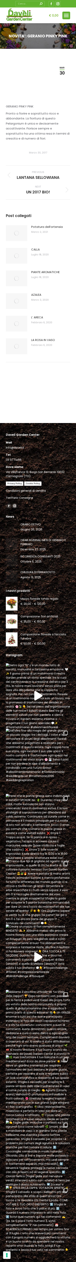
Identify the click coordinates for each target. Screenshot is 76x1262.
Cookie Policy (33, 483)
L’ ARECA (37, 317)
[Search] (41, 3)
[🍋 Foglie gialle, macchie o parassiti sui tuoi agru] (38, 1153)
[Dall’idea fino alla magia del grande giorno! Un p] (38, 761)
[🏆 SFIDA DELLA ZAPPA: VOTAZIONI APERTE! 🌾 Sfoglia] (38, 1218)
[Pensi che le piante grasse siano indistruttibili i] (38, 826)
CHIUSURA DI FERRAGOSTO (37, 572)
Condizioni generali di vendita (26, 491)
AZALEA (36, 295)
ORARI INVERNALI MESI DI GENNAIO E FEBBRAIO (43, 542)
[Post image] (16, 233)
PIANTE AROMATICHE (45, 272)
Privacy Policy (14, 483)
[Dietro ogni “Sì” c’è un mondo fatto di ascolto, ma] (38, 695)
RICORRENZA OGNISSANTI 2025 (40, 556)
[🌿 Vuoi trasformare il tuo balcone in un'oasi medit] (38, 1087)
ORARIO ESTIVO (30, 524)
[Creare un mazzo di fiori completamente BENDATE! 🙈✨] (38, 957)
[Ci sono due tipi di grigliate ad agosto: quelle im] (38, 891)
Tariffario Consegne (19, 498)
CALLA (35, 249)
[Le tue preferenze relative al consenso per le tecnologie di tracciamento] (7, 1255)
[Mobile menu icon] (66, 15)
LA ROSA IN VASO (43, 340)
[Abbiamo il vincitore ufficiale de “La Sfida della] (38, 1022)
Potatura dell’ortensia (47, 227)
